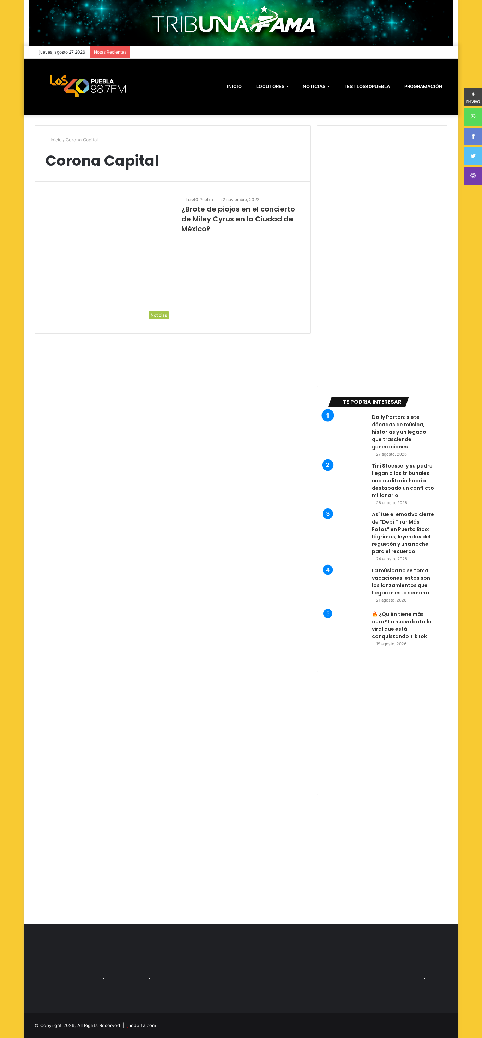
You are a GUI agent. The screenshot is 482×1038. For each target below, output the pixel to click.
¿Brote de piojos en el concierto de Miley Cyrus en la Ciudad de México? (238, 219)
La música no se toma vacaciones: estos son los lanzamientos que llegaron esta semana (401, 581)
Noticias (313, 86)
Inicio (55, 139)
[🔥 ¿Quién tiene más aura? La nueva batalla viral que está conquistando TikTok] (347, 630)
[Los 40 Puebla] (87, 86)
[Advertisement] (382, 727)
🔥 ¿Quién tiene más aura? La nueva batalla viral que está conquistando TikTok (402, 625)
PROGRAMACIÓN (422, 86)
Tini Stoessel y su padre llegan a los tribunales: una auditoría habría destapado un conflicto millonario (403, 480)
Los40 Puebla (199, 199)
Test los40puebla (366, 86)
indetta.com (143, 1025)
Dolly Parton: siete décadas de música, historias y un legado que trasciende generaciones (399, 432)
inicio (234, 86)
